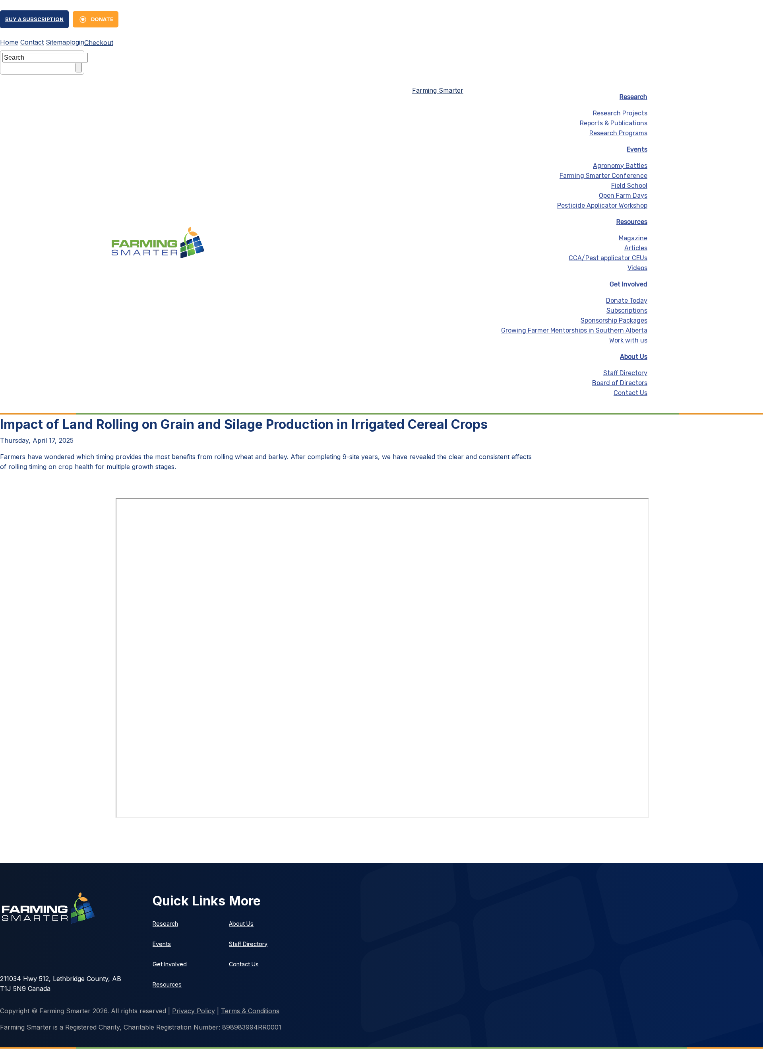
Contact (32, 42)
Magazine (633, 238)
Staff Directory (625, 373)
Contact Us (630, 393)
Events (637, 149)
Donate (102, 19)
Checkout (98, 43)
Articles (635, 248)
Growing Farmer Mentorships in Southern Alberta (574, 330)
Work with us (628, 340)
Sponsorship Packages (614, 320)
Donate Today (626, 300)
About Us (633, 356)
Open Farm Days (623, 195)
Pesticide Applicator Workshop (602, 205)
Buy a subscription (34, 19)
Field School (629, 185)
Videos (637, 268)
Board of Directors (619, 383)
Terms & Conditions (250, 1011)
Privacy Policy (193, 1011)
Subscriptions (626, 310)
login (77, 42)
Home (9, 42)
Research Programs (618, 133)
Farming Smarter (437, 90)
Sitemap (58, 42)
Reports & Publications (613, 123)
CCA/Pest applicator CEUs (608, 258)
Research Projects (620, 113)
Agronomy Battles (620, 165)
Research (633, 97)
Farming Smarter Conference (603, 175)
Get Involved (628, 284)
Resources (631, 222)
